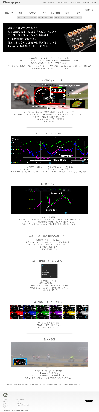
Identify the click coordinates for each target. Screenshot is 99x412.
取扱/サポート (62, 2)
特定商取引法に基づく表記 (23, 405)
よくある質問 (31, 17)
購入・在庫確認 (48, 2)
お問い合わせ (75, 2)
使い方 (40, 17)
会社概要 (5, 403)
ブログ (18, 401)
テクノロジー (32, 13)
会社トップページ (7, 405)
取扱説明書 (49, 17)
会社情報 (86, 2)
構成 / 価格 (55, 13)
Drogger (5, 399)
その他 (79, 17)
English (94, 2)
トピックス (21, 17)
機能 (20, 13)
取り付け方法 (59, 17)
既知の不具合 (70, 17)
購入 (79, 13)
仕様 (67, 13)
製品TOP (9, 13)
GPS (44, 13)
